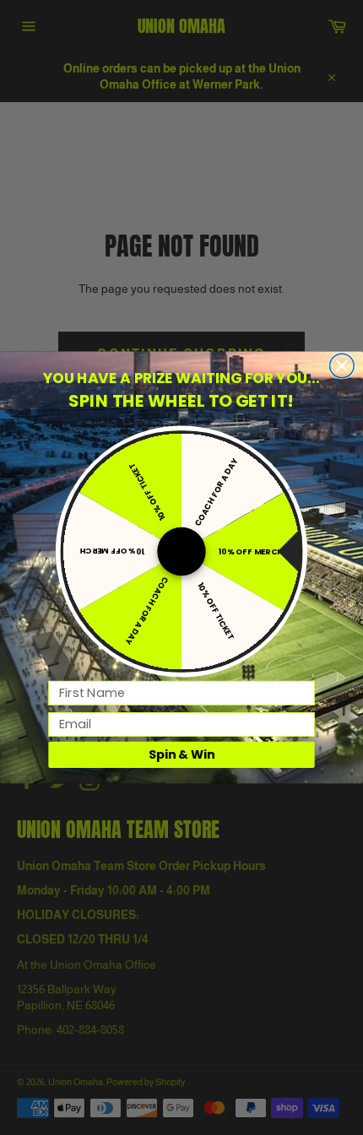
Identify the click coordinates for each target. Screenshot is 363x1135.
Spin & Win (182, 754)
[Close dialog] (342, 366)
